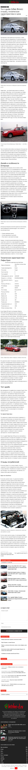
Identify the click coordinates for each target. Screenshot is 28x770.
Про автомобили (4, 747)
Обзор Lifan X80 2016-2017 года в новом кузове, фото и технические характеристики (17, 567)
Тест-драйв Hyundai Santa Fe (21, 553)
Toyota (2, 757)
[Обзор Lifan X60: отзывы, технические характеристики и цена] (4, 586)
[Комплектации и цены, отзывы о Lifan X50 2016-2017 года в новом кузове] (4, 574)
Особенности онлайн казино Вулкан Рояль (10, 653)
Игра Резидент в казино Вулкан (8, 642)
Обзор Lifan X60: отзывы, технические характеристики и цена (7, 554)
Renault (2, 758)
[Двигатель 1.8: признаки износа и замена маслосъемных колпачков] (4, 732)
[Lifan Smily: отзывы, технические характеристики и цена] (4, 592)
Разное (2, 749)
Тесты (2, 753)
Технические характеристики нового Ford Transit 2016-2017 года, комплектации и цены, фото (17, 738)
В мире (2, 762)
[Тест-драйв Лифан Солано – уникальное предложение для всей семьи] (4, 599)
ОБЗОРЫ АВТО (3, 6)
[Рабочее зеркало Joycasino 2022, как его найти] (4, 726)
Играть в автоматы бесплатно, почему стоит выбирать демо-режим (14, 646)
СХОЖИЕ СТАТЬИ (5, 560)
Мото (2, 751)
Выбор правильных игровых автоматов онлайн (11, 639)
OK (16, 768)
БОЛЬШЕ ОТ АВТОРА (6, 562)
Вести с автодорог (4, 755)
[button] (26, 2)
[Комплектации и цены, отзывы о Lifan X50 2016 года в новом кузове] (4, 580)
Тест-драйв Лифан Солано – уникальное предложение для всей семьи (17, 599)
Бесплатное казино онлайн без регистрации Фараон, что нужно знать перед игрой (13, 650)
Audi (2, 760)
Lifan (7, 6)
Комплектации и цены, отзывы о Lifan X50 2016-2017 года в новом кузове (17, 574)
